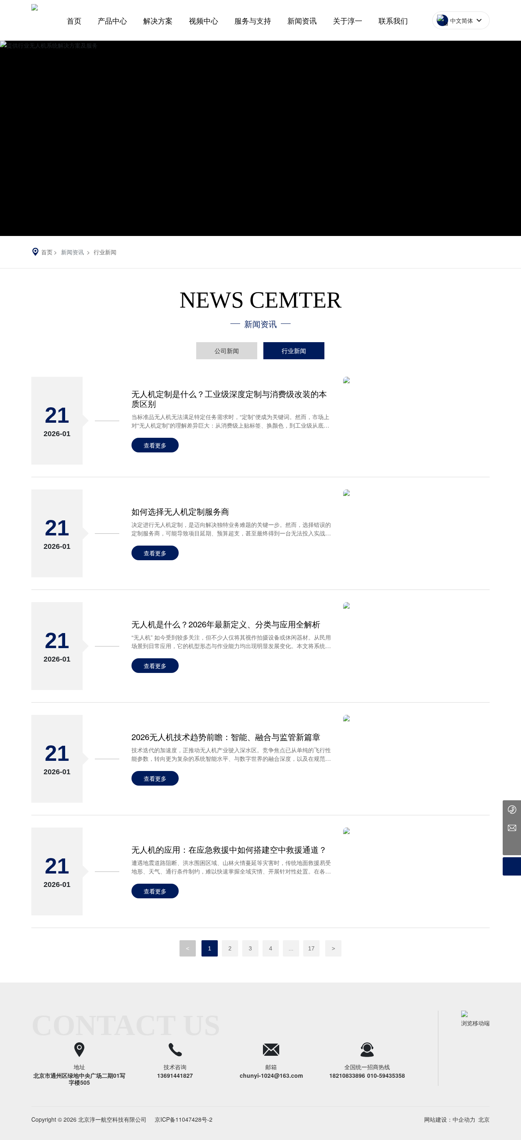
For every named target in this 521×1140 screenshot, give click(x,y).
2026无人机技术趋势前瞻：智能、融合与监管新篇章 (225, 737)
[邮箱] (512, 828)
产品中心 (112, 20)
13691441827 (175, 1075)
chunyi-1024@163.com (271, 1075)
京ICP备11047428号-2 (183, 1119)
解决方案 (158, 20)
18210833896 (347, 1075)
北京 (484, 1119)
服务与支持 (252, 20)
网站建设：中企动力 (449, 1119)
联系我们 (393, 20)
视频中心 (203, 20)
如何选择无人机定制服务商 (180, 511)
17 (311, 948)
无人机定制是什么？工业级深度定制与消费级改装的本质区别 (229, 398)
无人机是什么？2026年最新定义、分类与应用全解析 (225, 624)
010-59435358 (386, 1075)
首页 (74, 20)
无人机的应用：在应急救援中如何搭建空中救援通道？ (229, 849)
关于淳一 (347, 20)
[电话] (512, 809)
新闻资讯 (302, 20)
